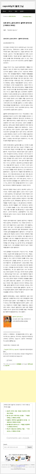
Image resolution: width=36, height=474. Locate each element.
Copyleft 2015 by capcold (11, 349)
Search (5, 444)
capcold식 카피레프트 (23, 464)
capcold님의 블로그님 (13, 6)
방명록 (21, 11)
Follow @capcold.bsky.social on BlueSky (18, 469)
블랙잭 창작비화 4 (17, 316)
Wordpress (12, 464)
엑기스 (10, 11)
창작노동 (30, 364)
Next (31, 16)
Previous (25, 16)
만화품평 (19, 364)
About (4, 11)
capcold (7, 365)
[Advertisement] (18, 386)
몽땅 (16, 11)
